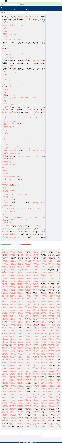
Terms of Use (29, 442)
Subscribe (22, 4)
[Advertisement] (52, 15)
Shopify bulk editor (35, 442)
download (7, 12)
